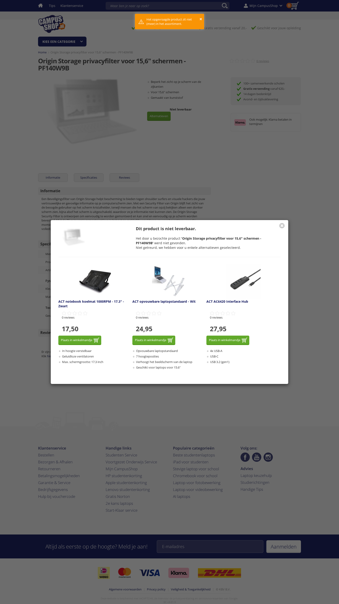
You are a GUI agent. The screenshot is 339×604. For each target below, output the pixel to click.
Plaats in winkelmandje (76, 340)
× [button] (200, 19)
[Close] (282, 225)
